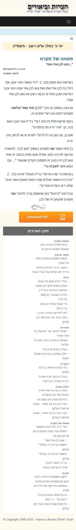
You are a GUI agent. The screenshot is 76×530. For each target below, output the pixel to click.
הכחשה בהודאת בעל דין (53, 290)
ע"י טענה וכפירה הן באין (53, 303)
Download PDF (37, 216)
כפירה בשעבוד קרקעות (54, 294)
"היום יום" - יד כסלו (56, 499)
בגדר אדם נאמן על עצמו (52, 281)
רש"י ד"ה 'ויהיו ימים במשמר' (51, 426)
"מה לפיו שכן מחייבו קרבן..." (51, 312)
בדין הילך (61, 308)
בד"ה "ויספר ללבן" (56, 463)
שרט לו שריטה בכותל (55, 467)
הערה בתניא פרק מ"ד (54, 349)
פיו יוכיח (63, 299)
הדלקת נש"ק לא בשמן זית (52, 399)
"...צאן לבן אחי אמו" (56, 440)
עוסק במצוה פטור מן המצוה (51, 285)
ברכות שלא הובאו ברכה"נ (52, 494)
